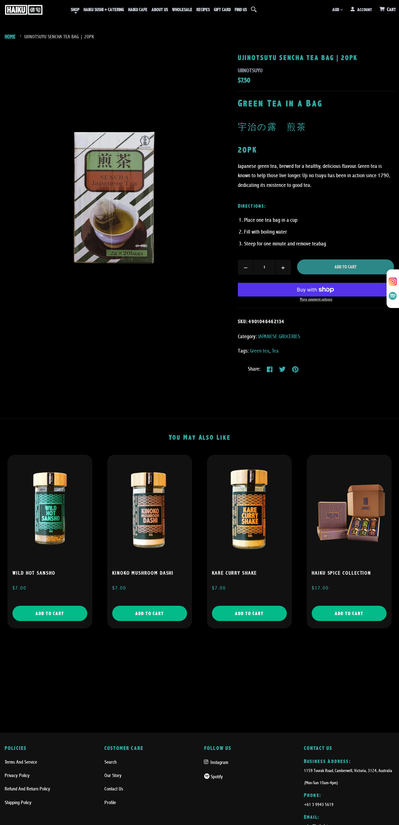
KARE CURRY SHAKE (234, 573)
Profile (110, 802)
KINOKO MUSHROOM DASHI (143, 573)
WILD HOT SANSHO (33, 573)
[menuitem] (75, 9)
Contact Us (113, 789)
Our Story (113, 775)
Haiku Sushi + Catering (104, 9)
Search (110, 762)
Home (10, 36)
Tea (275, 351)
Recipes (203, 9)
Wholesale (182, 9)
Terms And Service (21, 762)
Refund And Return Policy (27, 789)
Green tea (259, 351)
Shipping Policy (18, 802)
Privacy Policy (17, 775)
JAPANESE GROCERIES (279, 336)
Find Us (241, 9)
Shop (75, 9)
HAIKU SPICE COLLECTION (341, 573)
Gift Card (222, 9)
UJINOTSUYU (250, 70)
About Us (159, 9)
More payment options (316, 299)
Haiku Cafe (137, 9)
